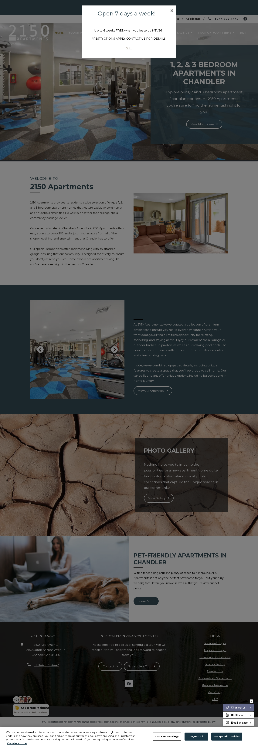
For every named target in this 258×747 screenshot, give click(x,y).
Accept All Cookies (226, 736)
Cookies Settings (167, 736)
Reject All (196, 736)
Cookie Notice (17, 743)
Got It (129, 48)
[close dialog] (171, 11)
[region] (129, 737)
